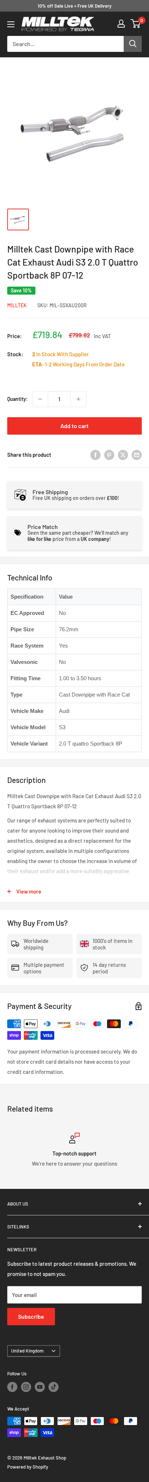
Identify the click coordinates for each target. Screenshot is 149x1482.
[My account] (121, 24)
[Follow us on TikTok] (53, 1387)
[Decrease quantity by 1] (40, 399)
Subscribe (31, 1316)
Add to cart (74, 425)
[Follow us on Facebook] (12, 1387)
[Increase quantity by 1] (78, 399)
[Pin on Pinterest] (109, 454)
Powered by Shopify (27, 1467)
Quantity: (17, 399)
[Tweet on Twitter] (123, 454)
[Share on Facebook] (95, 454)
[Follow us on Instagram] (26, 1387)
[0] (135, 23)
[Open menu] (10, 24)
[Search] (133, 44)
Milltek (17, 305)
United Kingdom (27, 1351)
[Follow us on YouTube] (40, 1387)
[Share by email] (137, 454)
